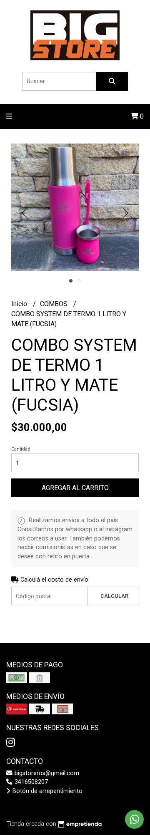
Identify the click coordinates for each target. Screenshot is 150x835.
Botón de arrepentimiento (46, 791)
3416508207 (30, 781)
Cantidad (20, 449)
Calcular (114, 596)
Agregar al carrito (75, 488)
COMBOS (54, 304)
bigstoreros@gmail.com (46, 773)
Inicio (20, 304)
